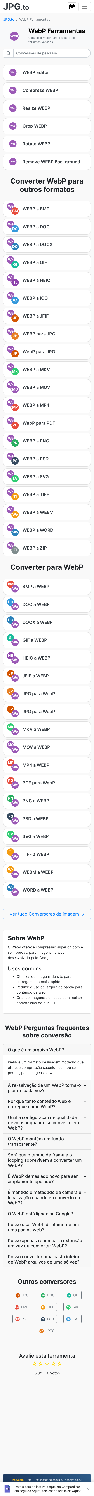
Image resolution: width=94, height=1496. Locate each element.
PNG (48, 1295)
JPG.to (8, 19)
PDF (22, 1319)
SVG (73, 1307)
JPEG (47, 1331)
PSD (48, 1319)
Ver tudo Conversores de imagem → (47, 914)
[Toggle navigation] (84, 6)
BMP (21, 1307)
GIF (73, 1295)
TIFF (48, 1307)
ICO (73, 1319)
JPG (22, 1295)
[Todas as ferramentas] (72, 6)
